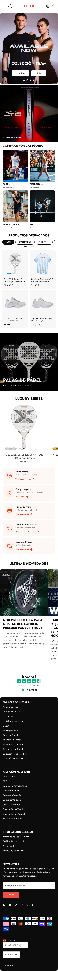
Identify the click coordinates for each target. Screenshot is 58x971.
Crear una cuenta (11, 804)
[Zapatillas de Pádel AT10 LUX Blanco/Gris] (15, 303)
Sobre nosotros (10, 707)
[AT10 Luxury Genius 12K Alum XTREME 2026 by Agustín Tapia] (24, 427)
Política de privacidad (13, 841)
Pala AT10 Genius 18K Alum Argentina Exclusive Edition (15, 280)
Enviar (11, 894)
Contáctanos (9, 776)
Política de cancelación (14, 850)
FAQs (5, 781)
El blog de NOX (10, 730)
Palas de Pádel (10, 735)
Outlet (6, 725)
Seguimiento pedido (13, 799)
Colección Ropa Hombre (15, 753)
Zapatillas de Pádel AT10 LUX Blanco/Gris (15, 319)
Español (9, 954)
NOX (11, 965)
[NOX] (29, 6)
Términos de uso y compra (16, 836)
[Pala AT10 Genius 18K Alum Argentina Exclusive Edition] (15, 263)
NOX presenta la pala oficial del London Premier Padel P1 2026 (23, 624)
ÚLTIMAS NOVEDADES (29, 563)
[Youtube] (10, 905)
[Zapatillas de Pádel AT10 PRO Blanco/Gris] (43, 303)
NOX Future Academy (14, 721)
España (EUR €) (13, 945)
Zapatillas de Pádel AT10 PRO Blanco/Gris (42, 319)
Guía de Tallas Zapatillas (15, 813)
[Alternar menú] (5, 6)
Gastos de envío (11, 790)
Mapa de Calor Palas (13, 818)
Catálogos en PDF (12, 711)
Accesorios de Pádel (13, 749)
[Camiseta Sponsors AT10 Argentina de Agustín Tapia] (43, 263)
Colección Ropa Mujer (13, 758)
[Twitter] (27, 905)
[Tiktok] (22, 905)
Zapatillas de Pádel (12, 739)
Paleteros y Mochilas (13, 744)
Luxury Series (29, 398)
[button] (24, 80)
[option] (29, 48)
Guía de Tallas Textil (13, 809)
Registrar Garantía (12, 795)
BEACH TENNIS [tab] (25, 242)
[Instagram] (16, 905)
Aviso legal (8, 846)
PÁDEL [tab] (8, 242)
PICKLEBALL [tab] (44, 242)
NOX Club (8, 716)
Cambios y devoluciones (15, 785)
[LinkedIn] (33, 905)
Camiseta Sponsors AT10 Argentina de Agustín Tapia (42, 280)
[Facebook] (4, 905)
